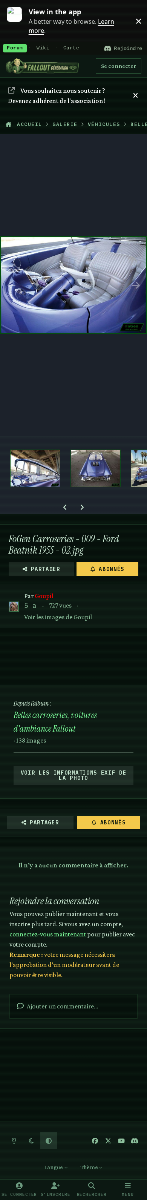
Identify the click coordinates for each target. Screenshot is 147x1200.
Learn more (18, 20)
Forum (15, 48)
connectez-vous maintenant (47, 934)
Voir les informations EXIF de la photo (74, 775)
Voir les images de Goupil (58, 617)
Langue (54, 1167)
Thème (89, 1167)
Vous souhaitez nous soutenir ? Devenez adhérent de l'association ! (57, 95)
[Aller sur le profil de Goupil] (14, 607)
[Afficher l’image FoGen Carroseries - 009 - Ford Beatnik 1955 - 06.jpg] (35, 468)
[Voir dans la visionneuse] (73, 285)
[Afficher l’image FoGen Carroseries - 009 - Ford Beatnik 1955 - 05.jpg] (95, 468)
